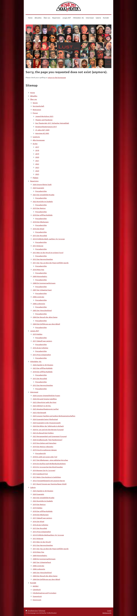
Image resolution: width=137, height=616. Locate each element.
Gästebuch (37, 589)
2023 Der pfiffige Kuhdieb (42, 368)
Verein (35, 103)
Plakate (35, 178)
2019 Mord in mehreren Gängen (45, 450)
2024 (37, 171)
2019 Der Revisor (39, 208)
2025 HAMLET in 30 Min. (42, 406)
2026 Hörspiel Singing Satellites (45, 399)
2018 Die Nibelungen (41, 222)
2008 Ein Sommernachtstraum (44, 283)
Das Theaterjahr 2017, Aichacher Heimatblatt (52, 123)
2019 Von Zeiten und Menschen (44, 443)
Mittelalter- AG (35, 361)
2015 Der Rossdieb (40, 235)
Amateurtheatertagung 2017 (46, 127)
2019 (37, 154)
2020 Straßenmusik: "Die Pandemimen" (47, 440)
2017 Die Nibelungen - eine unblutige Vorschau (50, 460)
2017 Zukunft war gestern (42, 341)
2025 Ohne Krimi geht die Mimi (44, 402)
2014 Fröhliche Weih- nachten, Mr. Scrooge (49, 239)
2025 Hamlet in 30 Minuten (43, 491)
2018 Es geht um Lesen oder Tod (45, 457)
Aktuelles (33, 96)
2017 (37, 147)
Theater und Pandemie (43, 120)
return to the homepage (57, 77)
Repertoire (34, 181)
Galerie (33, 487)
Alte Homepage (39, 140)
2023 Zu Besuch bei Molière (43, 433)
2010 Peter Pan (38, 270)
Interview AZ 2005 (42, 133)
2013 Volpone (38, 246)
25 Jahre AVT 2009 (42, 130)
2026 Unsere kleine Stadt (42, 184)
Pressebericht (40, 453)
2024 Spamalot (38, 188)
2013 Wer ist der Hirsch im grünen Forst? (48, 252)
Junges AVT (34, 331)
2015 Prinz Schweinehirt (42, 355)
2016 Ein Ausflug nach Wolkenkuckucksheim (49, 464)
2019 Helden (37, 334)
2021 (37, 161)
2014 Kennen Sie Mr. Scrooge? (44, 470)
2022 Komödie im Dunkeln (43, 201)
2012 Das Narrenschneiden (43, 259)
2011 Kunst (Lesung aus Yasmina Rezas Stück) (50, 484)
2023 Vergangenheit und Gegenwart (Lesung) (50, 436)
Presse (35, 113)
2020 (37, 157)
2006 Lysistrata (38, 297)
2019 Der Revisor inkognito (43, 447)
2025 (37, 174)
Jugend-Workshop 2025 (44, 116)
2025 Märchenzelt (39, 412)
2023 (37, 167)
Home (32, 93)
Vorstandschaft (38, 106)
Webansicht (107, 613)
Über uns (33, 99)
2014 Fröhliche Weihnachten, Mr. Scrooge (48, 535)
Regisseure (37, 110)
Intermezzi (34, 392)
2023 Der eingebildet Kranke (43, 195)
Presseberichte (41, 191)
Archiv (35, 144)
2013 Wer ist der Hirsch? (42, 542)
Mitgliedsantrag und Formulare (44, 593)
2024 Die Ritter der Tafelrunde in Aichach (48, 426)
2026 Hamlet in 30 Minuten (43, 365)
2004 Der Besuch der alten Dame (45, 317)
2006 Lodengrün (39, 304)
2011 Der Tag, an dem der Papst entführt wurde (50, 263)
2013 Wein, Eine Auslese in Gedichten (47, 477)
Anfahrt (35, 586)
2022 (37, 164)
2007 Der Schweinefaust (42, 562)
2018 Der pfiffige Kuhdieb (42, 215)
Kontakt (33, 583)
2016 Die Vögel (38, 229)
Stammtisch (37, 596)
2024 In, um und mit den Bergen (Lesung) (48, 429)
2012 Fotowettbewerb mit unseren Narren (49, 481)
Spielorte (36, 137)
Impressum (37, 600)
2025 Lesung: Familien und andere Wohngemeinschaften (54, 416)
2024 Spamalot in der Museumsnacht (47, 423)
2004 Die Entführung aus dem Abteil (46, 324)
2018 (37, 150)
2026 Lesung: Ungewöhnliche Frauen (46, 395)
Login (109, 611)
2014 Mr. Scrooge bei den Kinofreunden (48, 467)
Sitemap (42, 611)
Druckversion (32, 611)
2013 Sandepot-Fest (40, 474)
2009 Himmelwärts (40, 276)
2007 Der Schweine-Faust (42, 290)
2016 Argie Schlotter (40, 348)
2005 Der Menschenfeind (42, 310)
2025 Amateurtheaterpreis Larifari (46, 409)
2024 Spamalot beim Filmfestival (45, 419)
